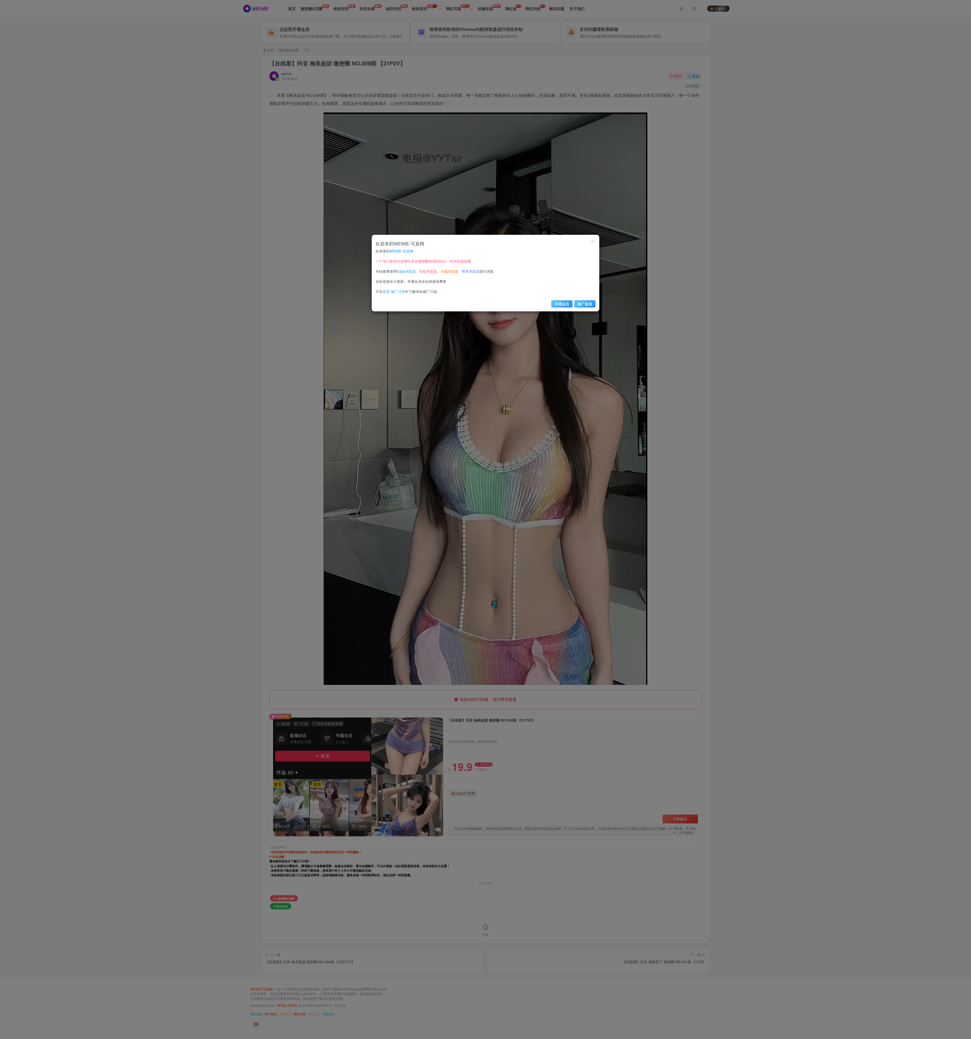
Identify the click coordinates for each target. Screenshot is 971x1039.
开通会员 (562, 303)
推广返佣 (585, 303)
